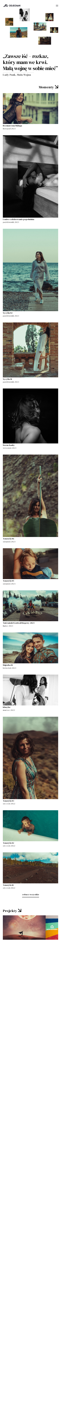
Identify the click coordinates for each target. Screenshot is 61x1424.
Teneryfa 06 (8, 538)
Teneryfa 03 (8, 800)
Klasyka (6, 707)
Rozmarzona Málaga (12, 125)
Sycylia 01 (7, 379)
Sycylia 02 (7, 312)
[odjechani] (12, 5)
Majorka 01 (8, 665)
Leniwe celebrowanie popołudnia (18, 219)
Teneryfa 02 (8, 843)
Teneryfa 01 (8, 885)
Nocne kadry (9, 445)
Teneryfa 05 (8, 580)
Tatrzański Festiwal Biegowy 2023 (18, 622)
